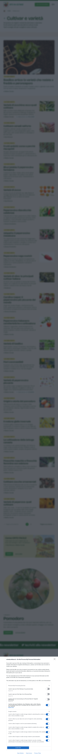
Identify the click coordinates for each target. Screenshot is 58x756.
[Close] (55, 659)
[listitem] (29, 685)
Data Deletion (20, 753)
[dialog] (29, 706)
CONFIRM (18, 747)
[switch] (48, 689)
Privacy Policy (37, 753)
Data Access (29, 753)
